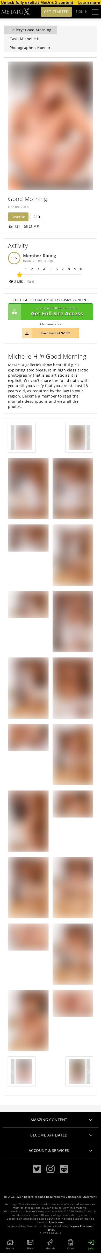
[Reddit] (64, 1169)
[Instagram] (50, 1169)
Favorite (18, 216)
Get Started (56, 11)
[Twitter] (37, 1169)
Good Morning (27, 199)
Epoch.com (56, 1222)
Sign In (82, 11)
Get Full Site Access (57, 311)
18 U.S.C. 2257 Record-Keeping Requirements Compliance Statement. (51, 1197)
